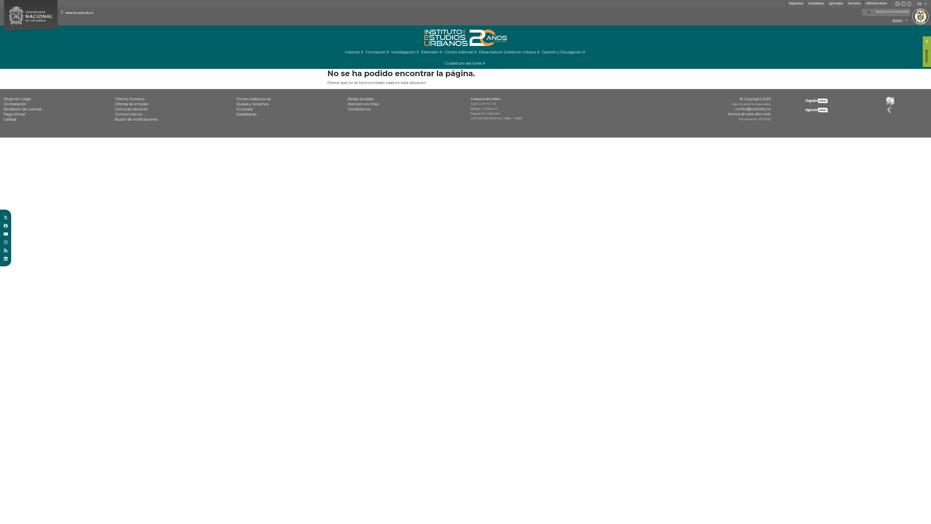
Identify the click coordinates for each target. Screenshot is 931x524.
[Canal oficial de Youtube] (909, 3)
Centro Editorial (459, 52)
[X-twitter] (5, 217)
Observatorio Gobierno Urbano (507, 52)
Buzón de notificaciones (136, 119)
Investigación (403, 52)
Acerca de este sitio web (749, 114)
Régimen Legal (17, 99)
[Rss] (5, 250)
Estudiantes (816, 3)
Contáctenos (359, 109)
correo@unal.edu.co (753, 109)
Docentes (854, 3)
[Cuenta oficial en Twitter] (903, 3)
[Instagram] (5, 242)
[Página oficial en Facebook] (897, 3)
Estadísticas (246, 114)
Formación (376, 52)
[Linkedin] (5, 258)
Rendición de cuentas (22, 109)
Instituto (352, 52)
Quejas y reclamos (252, 104)
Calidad (10, 119)
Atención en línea (363, 104)
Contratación (15, 104)
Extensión (430, 52)
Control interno (129, 114)
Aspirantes (796, 3)
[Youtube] (5, 234)
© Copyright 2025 (755, 99)
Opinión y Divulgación (562, 52)
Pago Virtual (14, 114)
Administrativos (876, 3)
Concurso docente (131, 109)
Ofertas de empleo (132, 104)
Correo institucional (253, 99)
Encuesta (244, 109)
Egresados (836, 3)
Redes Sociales (361, 99)
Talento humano (130, 99)
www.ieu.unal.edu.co (79, 13)
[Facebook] (5, 225)
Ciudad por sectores (463, 63)
